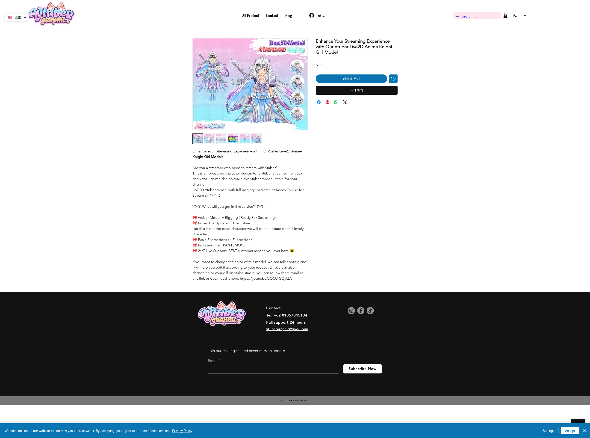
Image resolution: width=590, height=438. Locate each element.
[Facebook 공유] (319, 102)
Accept (570, 430)
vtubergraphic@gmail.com (287, 359)
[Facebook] (360, 341)
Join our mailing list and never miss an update (246, 381)
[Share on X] (345, 102)
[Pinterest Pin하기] (327, 102)
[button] (505, 15)
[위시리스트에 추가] (393, 78)
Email (212, 391)
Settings (549, 430)
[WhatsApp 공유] (336, 102)
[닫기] (584, 430)
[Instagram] (351, 341)
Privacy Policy (182, 430)
